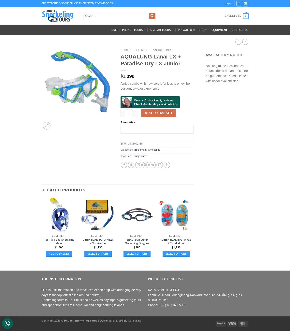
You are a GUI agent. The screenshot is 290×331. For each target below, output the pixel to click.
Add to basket (158, 113)
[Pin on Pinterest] (145, 165)
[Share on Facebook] (124, 165)
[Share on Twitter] (131, 165)
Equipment (219, 30)
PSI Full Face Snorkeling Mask (59, 241)
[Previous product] (245, 42)
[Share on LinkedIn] (159, 165)
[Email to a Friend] (138, 165)
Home (114, 30)
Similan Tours (160, 30)
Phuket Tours (132, 30)
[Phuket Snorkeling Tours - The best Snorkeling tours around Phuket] (57, 16)
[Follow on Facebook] (239, 3)
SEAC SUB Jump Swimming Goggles (137, 241)
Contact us (240, 30)
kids (130, 156)
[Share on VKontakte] (152, 165)
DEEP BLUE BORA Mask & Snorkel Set (97, 241)
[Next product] (238, 42)
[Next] (56, 123)
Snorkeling (162, 50)
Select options (98, 254)
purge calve (140, 156)
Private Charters (191, 30)
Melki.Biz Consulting (128, 320)
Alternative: (128, 122)
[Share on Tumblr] (167, 165)
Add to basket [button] (59, 254)
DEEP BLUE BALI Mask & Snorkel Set (176, 241)
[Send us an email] (245, 3)
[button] (237, 16)
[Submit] (152, 16)
